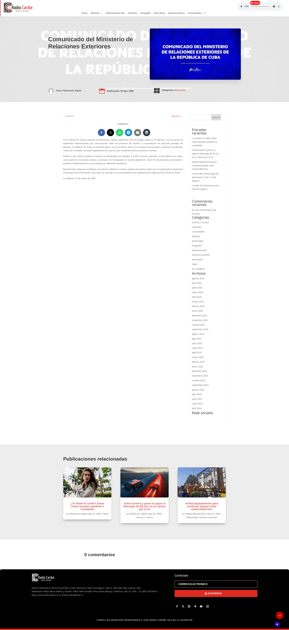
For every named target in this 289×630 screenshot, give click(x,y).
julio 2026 (196, 282)
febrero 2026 (198, 306)
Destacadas (198, 240)
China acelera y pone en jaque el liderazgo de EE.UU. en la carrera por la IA (205, 154)
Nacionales (180, 90)
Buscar (216, 117)
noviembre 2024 (200, 375)
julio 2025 (196, 338)
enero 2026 (197, 310)
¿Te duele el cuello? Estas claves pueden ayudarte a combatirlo (204, 142)
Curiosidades (198, 231)
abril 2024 (196, 408)
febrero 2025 (198, 361)
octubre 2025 (198, 324)
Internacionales (199, 250)
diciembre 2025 (199, 315)
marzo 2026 (198, 301)
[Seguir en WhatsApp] (208, 606)
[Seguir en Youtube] (201, 606)
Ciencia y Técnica (200, 222)
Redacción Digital (72, 90)
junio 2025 (197, 343)
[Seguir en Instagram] (189, 606)
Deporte (196, 236)
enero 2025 (197, 366)
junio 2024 (197, 398)
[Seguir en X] (183, 606)
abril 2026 (196, 296)
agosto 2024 (198, 389)
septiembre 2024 (200, 385)
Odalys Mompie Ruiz (196, 514)
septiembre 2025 (200, 329)
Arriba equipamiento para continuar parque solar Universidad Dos (204, 165)
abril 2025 (196, 352)
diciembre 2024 (199, 371)
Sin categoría (198, 268)
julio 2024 (196, 394)
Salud (194, 264)
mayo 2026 (197, 292)
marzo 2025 (198, 357)
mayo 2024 (197, 403)
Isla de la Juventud (201, 254)
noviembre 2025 (200, 320)
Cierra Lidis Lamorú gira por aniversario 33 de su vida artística (205, 177)
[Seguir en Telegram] (195, 606)
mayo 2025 (197, 347)
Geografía (197, 245)
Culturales (197, 227)
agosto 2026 (198, 278)
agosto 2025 (198, 334)
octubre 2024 (198, 380)
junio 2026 (197, 287)
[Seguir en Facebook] (177, 606)
